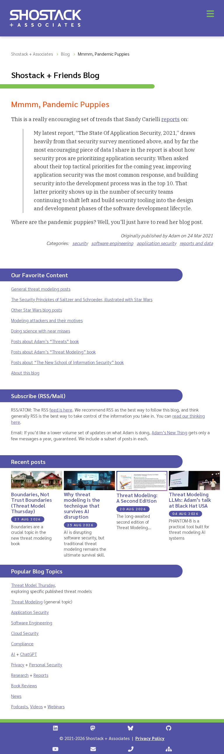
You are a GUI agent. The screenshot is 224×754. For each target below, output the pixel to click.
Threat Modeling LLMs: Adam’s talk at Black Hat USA (190, 500)
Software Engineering (31, 622)
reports (170, 119)
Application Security (30, 612)
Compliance (22, 643)
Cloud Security (24, 633)
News (16, 696)
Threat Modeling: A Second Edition (137, 498)
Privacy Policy (149, 738)
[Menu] (210, 14)
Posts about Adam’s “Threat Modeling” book (53, 351)
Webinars (56, 706)
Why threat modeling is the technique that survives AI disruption (82, 505)
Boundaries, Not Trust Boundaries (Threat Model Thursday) (31, 502)
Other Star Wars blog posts (36, 309)
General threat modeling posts (40, 289)
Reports (41, 675)
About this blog (25, 372)
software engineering (112, 243)
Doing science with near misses (40, 330)
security (80, 243)
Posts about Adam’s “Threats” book (45, 341)
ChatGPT (28, 654)
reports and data (196, 243)
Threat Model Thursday (33, 585)
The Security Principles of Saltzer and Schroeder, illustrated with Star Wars (81, 299)
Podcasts (19, 706)
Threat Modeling (27, 601)
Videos (36, 706)
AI (13, 654)
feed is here (61, 409)
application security (156, 243)
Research (20, 675)
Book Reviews (24, 685)
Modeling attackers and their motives (47, 320)
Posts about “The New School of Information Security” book (67, 362)
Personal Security (45, 664)
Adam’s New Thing (169, 432)
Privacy (17, 664)
